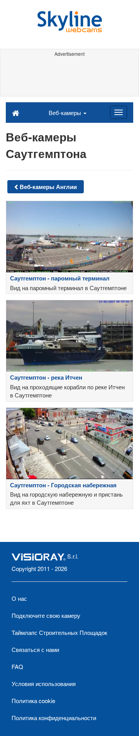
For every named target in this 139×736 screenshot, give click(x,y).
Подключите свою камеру (46, 615)
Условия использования (44, 683)
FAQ (17, 666)
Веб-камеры (66, 112)
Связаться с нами (35, 649)
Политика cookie (33, 700)
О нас (19, 598)
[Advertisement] (69, 76)
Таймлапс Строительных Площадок (59, 632)
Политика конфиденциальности (54, 718)
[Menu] (118, 112)
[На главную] (15, 112)
